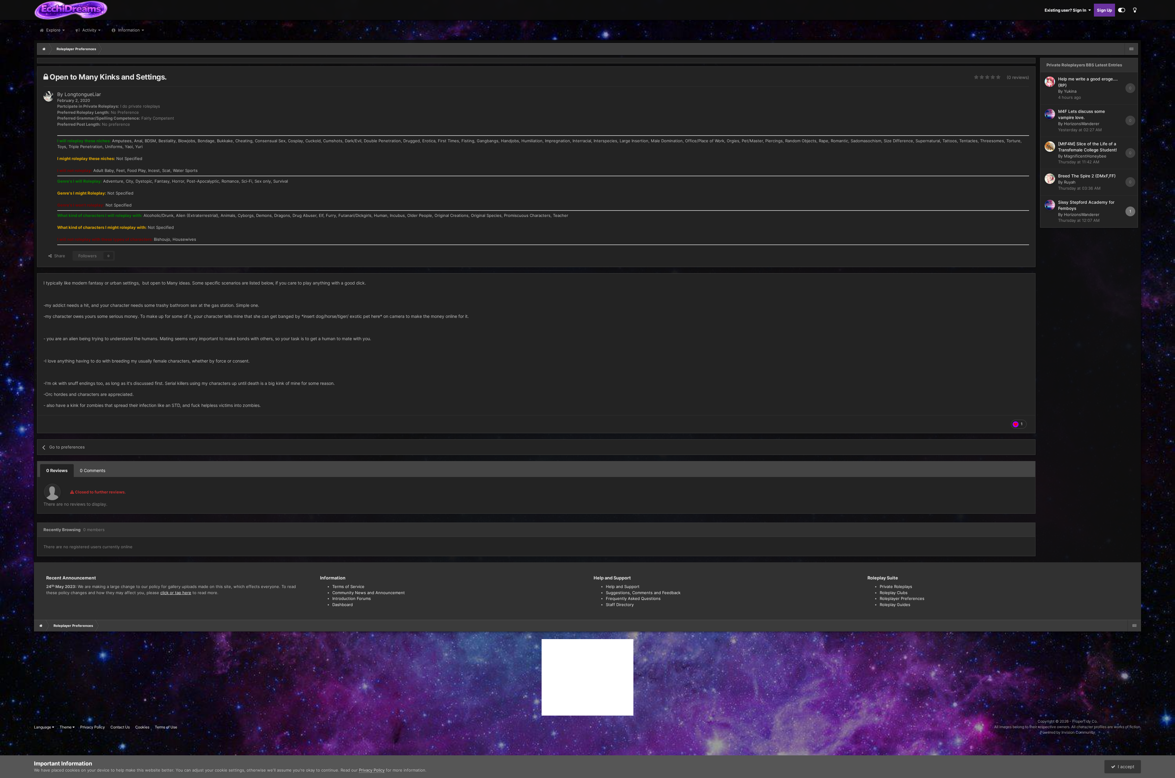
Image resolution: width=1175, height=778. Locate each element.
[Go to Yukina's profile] (1050, 81)
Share (58, 255)
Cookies (142, 727)
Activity (88, 30)
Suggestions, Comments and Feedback (643, 592)
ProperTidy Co (1084, 721)
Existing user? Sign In (1066, 10)
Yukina (1070, 91)
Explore (53, 30)
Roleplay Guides (895, 604)
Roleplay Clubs (894, 592)
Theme (66, 727)
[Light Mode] (1134, 10)
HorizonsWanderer (1081, 123)
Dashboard (342, 604)
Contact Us (120, 727)
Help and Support (623, 586)
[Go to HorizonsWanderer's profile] (1050, 114)
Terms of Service (348, 586)
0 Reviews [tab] (57, 470)
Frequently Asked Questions (633, 598)
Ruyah (1070, 182)
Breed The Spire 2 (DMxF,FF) (1087, 175)
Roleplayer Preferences (902, 598)
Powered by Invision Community (1067, 732)
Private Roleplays (896, 586)
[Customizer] (1121, 10)
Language (43, 727)
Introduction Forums (351, 598)
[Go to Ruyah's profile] (1050, 178)
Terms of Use (166, 727)
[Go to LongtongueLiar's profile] (48, 96)
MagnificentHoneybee (1085, 156)
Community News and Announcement (368, 592)
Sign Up (1104, 10)
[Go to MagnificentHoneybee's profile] (1050, 146)
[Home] (44, 49)
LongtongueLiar (83, 94)
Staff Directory (620, 604)
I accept (1124, 766)
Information (129, 30)
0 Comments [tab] (92, 470)
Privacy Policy (92, 727)
